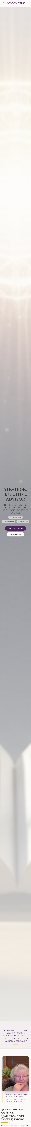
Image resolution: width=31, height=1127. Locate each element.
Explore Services (15, 534)
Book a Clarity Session (15, 528)
